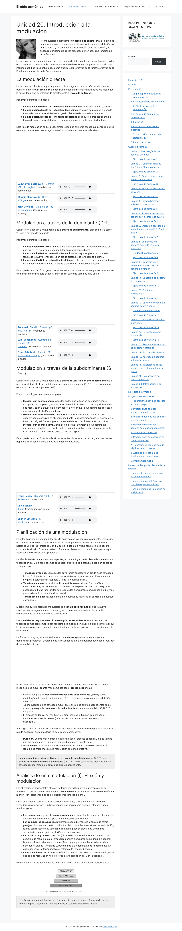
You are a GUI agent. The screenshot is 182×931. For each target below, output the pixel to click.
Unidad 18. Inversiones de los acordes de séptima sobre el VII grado (148, 368)
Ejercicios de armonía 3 (145, 184)
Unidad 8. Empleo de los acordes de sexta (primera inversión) (145, 245)
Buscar (132, 56)
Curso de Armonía (77, 6)
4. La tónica (137, 122)
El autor (159, 6)
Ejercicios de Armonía (105, 6)
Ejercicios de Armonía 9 (145, 273)
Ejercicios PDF (135, 80)
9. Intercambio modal (142, 460)
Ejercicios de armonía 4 (145, 196)
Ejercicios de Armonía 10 (146, 285)
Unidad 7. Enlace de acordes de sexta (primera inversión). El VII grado (148, 229)
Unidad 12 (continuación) (146, 310)
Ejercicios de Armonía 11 (146, 298)
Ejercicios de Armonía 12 (146, 315)
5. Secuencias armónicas (144, 432)
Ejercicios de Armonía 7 (145, 237)
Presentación (54, 6)
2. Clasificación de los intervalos (148, 101)
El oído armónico (29, 7)
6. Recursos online (140, 142)
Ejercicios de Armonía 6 (145, 221)
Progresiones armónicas (135, 6)
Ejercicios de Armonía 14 (146, 340)
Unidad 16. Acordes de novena (147, 352)
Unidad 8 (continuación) (146, 253)
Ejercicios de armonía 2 (145, 171)
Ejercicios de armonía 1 (145, 159)
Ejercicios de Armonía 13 (146, 327)
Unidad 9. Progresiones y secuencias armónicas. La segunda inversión (144, 265)
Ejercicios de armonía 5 (145, 209)
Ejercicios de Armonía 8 (145, 257)
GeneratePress (109, 926)
